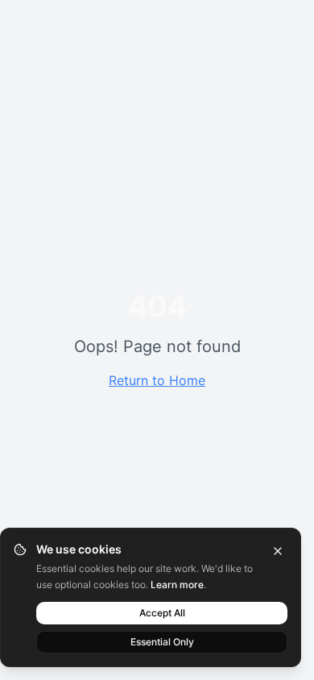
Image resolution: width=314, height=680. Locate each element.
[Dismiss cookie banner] (277, 551)
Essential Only (162, 642)
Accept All (162, 613)
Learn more (177, 584)
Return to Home (157, 380)
